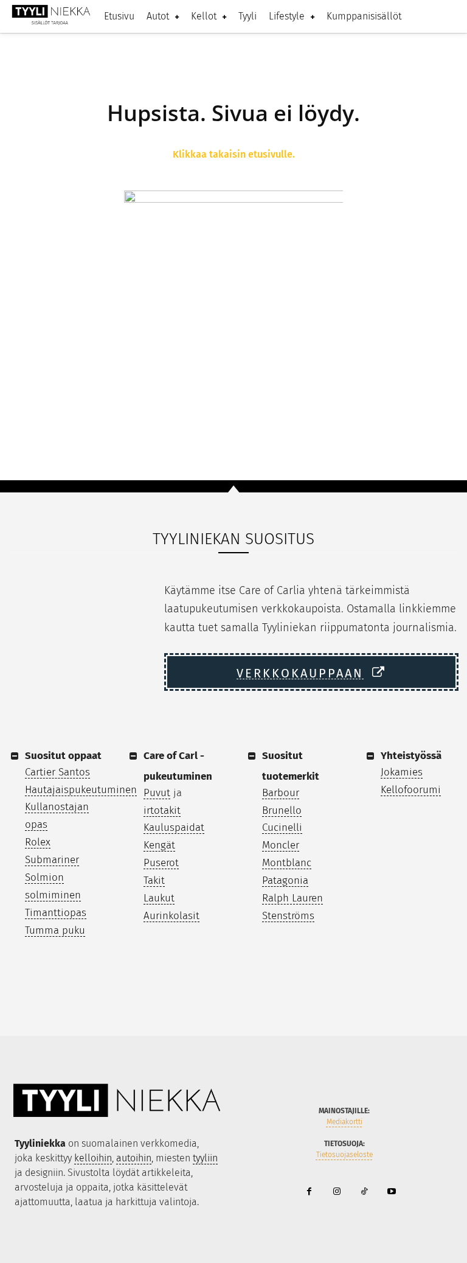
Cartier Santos (57, 772)
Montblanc (286, 862)
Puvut (157, 792)
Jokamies (402, 772)
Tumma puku (55, 930)
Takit (154, 880)
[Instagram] (336, 1192)
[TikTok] (364, 1192)
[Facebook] (309, 1192)
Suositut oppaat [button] (63, 755)
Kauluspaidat (174, 827)
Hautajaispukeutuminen (81, 789)
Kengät (159, 845)
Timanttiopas (55, 912)
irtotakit (162, 810)
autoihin (133, 1158)
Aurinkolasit (171, 915)
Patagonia (285, 880)
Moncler (280, 845)
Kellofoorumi (411, 789)
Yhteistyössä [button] (411, 755)
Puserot (161, 862)
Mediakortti (344, 1122)
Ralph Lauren (292, 898)
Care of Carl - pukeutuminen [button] (178, 766)
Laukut (159, 898)
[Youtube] (391, 1192)
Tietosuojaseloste (344, 1154)
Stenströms (288, 915)
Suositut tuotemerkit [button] (290, 766)
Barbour (280, 792)
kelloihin (93, 1158)
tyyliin (205, 1158)
